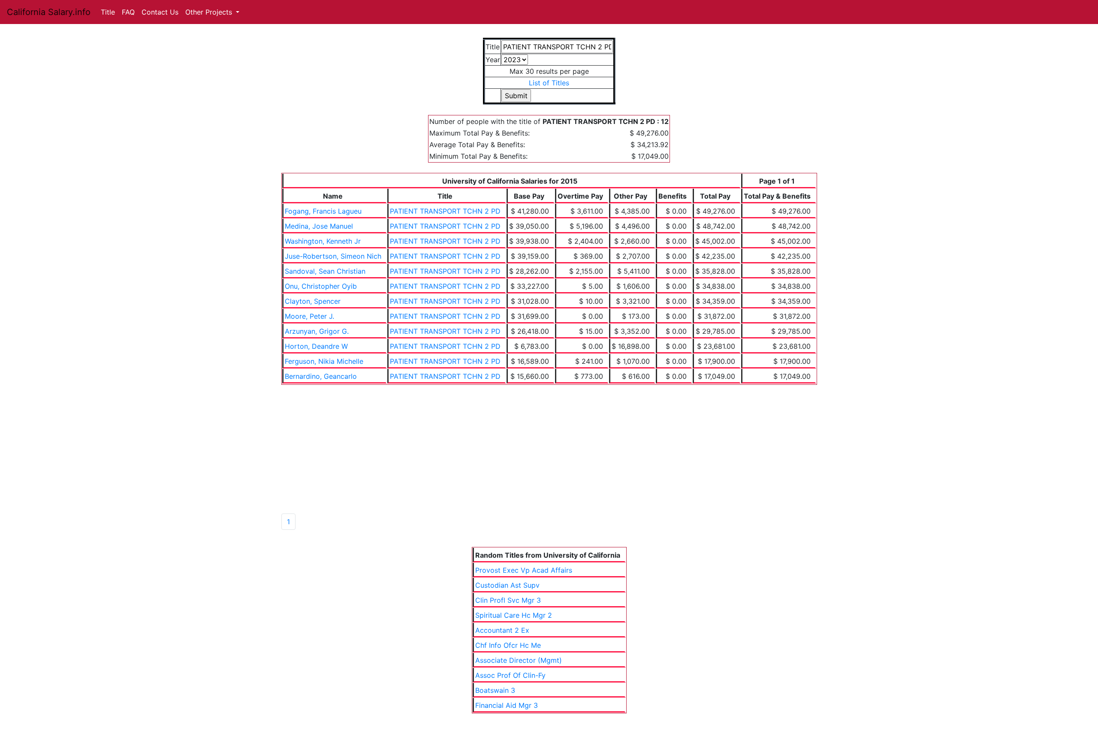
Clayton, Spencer (313, 301)
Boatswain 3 (495, 690)
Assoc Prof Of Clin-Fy (510, 675)
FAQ (128, 12)
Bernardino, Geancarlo (321, 376)
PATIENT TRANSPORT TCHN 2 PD (445, 211)
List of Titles (549, 83)
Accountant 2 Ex (502, 630)
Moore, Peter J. (309, 316)
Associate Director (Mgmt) (518, 660)
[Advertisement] (549, 449)
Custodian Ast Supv (507, 585)
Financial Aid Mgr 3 (506, 705)
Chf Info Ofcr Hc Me (508, 645)
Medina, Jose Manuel (319, 226)
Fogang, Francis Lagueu (323, 211)
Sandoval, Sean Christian (325, 271)
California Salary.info (48, 12)
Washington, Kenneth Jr (323, 241)
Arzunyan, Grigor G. (317, 331)
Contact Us (160, 12)
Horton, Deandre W (316, 346)
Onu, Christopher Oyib (321, 286)
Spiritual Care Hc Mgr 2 (513, 615)
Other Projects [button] (209, 12)
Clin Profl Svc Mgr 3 (508, 600)
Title (108, 12)
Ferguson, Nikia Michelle (324, 361)
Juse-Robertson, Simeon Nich (333, 256)
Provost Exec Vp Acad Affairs (523, 570)
